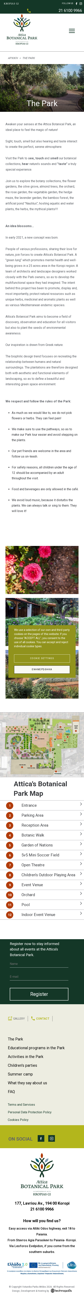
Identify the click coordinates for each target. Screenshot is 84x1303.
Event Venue (32, 884)
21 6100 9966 (70, 10)
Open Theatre (33, 865)
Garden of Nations (37, 845)
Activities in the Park (25, 1056)
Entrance (29, 805)
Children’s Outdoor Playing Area (48, 875)
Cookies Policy (18, 1120)
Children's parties (22, 1065)
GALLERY (19, 1018)
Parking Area (32, 815)
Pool (25, 904)
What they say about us (27, 1083)
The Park (15, 1039)
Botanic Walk (32, 835)
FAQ (11, 1091)
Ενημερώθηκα (42, 669)
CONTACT (42, 1018)
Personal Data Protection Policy (30, 1112)
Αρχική (13, 58)
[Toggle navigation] (71, 32)
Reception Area (34, 825)
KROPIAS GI (11, 3)
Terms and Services (21, 1104)
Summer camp (20, 1074)
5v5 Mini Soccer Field (40, 855)
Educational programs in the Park (36, 1048)
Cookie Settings (42, 658)
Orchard (28, 894)
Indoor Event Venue (38, 914)
